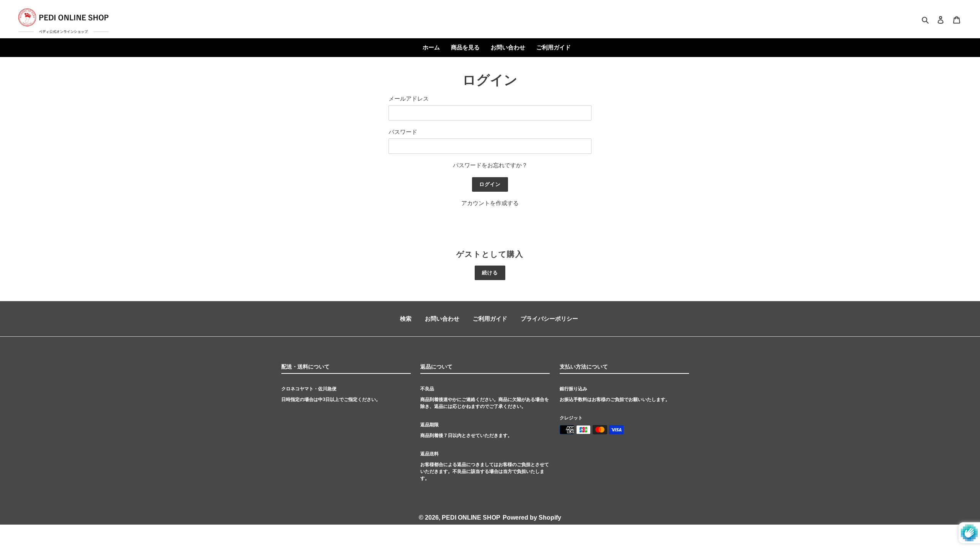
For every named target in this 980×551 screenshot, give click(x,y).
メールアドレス (409, 98)
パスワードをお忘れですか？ (490, 165)
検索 (406, 318)
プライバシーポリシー (549, 318)
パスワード (403, 132)
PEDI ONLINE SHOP (471, 517)
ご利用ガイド (490, 318)
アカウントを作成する (490, 203)
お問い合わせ (442, 318)
